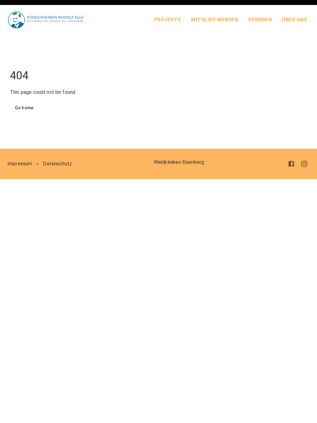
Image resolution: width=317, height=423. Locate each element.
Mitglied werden (214, 20)
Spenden (260, 20)
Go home (24, 107)
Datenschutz (57, 164)
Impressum (19, 164)
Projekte (167, 20)
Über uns (294, 20)
